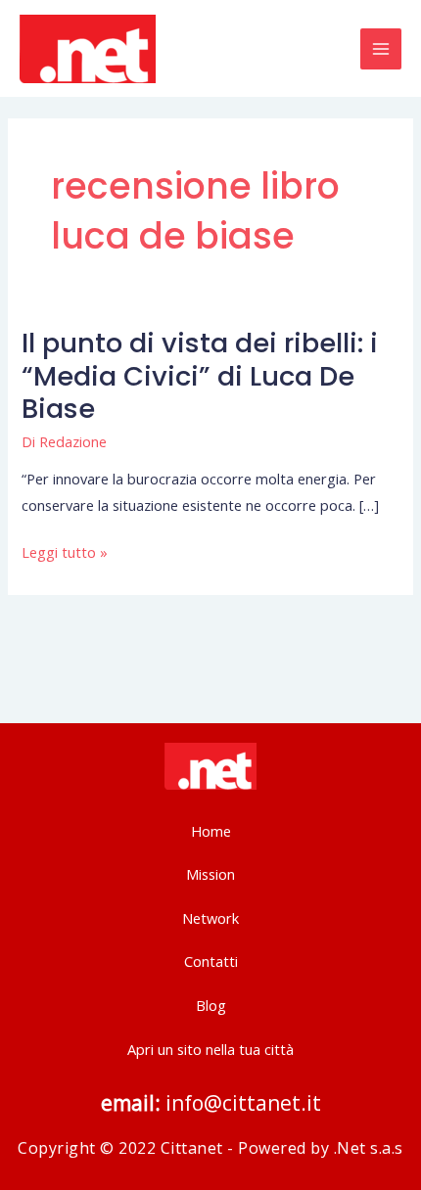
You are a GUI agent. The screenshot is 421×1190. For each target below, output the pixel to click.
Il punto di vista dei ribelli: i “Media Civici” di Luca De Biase (200, 376)
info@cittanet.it (241, 1103)
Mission (210, 874)
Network (210, 918)
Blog (211, 1005)
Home (211, 831)
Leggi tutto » (65, 552)
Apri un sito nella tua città (210, 1049)
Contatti (211, 961)
